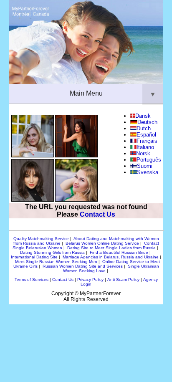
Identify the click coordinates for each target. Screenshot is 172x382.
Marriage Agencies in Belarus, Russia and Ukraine (111, 257)
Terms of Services (31, 279)
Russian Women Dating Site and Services (83, 266)
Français (147, 141)
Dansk (143, 116)
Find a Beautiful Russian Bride (119, 252)
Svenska (147, 172)
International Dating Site (34, 257)
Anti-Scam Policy (123, 279)
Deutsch (147, 122)
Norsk (143, 153)
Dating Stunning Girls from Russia (52, 252)
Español (146, 135)
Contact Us (97, 214)
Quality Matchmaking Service (41, 238)
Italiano (145, 147)
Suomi (144, 166)
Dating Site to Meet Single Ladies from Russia (111, 247)
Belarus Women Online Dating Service (102, 243)
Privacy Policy (90, 279)
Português (149, 160)
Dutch (144, 128)
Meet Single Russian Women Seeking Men (56, 261)
